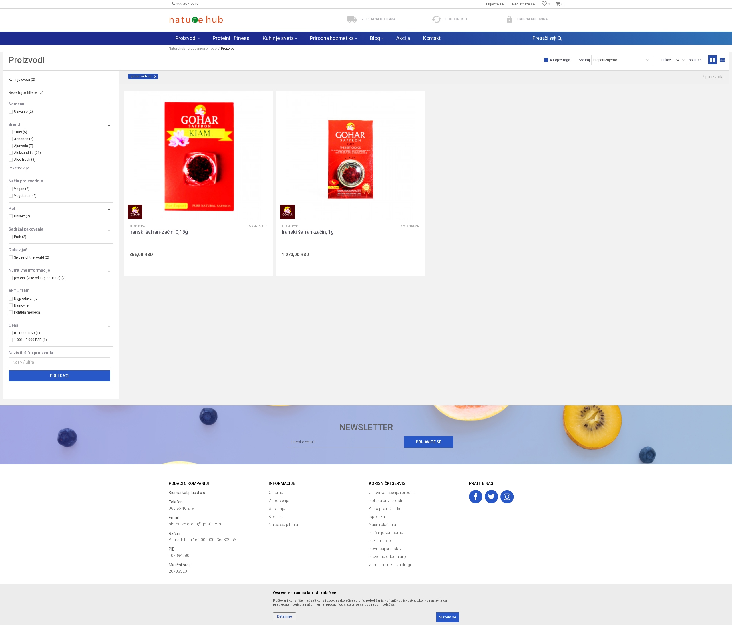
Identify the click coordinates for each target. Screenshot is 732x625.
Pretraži (59, 376)
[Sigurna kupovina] (509, 19)
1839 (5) (20, 132)
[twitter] (491, 496)
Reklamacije (380, 540)
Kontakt (276, 516)
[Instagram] (507, 496)
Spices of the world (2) (31, 257)
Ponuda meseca (27, 312)
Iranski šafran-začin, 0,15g (158, 232)
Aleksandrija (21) (27, 153)
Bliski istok (137, 226)
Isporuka (377, 516)
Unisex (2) (22, 216)
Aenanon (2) (23, 139)
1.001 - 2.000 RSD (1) (30, 340)
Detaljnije (284, 616)
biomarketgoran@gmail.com (195, 524)
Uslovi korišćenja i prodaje (392, 492)
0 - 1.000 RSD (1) (27, 333)
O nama (276, 492)
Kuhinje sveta (22, 80)
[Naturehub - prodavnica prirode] (196, 19)
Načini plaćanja (382, 524)
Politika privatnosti (385, 500)
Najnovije (21, 305)
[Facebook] (475, 496)
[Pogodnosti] (437, 19)
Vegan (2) (21, 189)
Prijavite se (428, 442)
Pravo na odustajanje (388, 556)
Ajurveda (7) (23, 146)
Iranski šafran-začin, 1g (308, 232)
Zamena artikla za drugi (390, 564)
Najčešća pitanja (283, 524)
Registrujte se (523, 4)
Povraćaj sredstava (386, 548)
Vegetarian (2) (25, 196)
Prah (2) (20, 237)
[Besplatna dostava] (352, 19)
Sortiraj (584, 60)
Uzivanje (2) (23, 112)
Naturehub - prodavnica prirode (193, 49)
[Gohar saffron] (135, 212)
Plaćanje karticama (386, 532)
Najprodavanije (25, 299)
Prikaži (666, 60)
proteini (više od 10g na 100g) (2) (40, 278)
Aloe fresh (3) (24, 160)
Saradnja (277, 508)
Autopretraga (560, 60)
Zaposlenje (279, 500)
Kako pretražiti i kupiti (388, 508)
